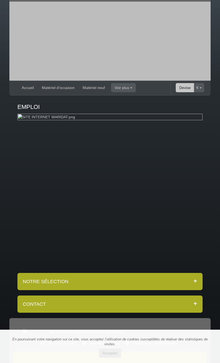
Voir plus (122, 88)
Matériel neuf (94, 88)
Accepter (110, 353)
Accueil (28, 88)
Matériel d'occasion (58, 88)
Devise (185, 88)
